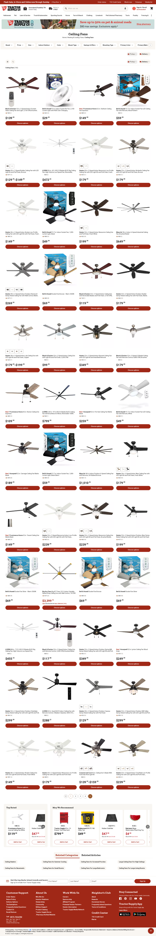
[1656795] (123, 469)
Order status (102, 2)
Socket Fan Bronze (90, 591)
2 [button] (75, 796)
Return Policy (11, 899)
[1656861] (90, 531)
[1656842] (127, 166)
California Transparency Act (55, 929)
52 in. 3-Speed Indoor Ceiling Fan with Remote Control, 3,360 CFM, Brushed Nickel (58, 650)
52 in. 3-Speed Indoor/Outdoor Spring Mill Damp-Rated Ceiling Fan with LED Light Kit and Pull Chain (96, 650)
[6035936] (90, 768)
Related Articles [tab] (91, 855)
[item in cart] (151, 8)
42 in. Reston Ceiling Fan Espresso (22, 412)
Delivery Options (12, 902)
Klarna (94, 919)
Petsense (138, 2)
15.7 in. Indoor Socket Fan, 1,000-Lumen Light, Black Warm (58, 474)
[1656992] (81, 707)
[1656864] (44, 531)
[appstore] (125, 914)
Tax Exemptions (11, 904)
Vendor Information (70, 907)
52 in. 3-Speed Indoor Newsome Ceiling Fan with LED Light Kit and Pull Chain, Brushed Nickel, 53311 (96, 536)
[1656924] (127, 768)
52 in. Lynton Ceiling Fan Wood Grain (132, 650)
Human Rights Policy (29, 931)
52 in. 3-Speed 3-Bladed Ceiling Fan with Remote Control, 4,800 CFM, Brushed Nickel (132, 356)
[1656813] (7, 166)
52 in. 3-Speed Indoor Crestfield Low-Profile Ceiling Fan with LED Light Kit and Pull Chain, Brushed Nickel (133, 773)
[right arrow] (150, 45)
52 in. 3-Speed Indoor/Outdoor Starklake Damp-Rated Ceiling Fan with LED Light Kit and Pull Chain (22, 712)
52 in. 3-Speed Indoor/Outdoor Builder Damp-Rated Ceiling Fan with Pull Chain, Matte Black (131, 294)
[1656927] (7, 351)
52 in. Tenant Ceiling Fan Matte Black (22, 536)
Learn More (123, 910)
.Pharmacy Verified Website (45, 915)
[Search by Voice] (125, 8)
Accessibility (79, 929)
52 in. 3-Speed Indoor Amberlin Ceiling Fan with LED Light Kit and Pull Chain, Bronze (132, 171)
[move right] (43, 827)
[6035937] (86, 768)
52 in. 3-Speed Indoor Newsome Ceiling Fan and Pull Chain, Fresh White (96, 233)
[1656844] (118, 166)
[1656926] (132, 768)
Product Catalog (42, 909)
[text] (89, 37)
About (94, 897)
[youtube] (135, 898)
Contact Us (10, 909)
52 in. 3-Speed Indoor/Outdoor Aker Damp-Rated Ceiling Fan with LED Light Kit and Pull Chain (133, 536)
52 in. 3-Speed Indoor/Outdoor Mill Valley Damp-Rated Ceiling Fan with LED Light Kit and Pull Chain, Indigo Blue (133, 712)
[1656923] (118, 768)
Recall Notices (11, 912)
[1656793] (118, 469)
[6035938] (81, 768)
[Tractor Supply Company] (11, 8)
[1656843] (123, 166)
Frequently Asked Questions (16, 907)
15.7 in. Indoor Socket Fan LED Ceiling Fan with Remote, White (133, 412)
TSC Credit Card (97, 917)
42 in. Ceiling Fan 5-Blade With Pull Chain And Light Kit (95, 773)
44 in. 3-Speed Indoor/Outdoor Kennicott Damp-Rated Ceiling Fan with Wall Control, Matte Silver (21, 294)
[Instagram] (130, 898)
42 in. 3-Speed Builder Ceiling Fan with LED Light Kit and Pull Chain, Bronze (22, 171)
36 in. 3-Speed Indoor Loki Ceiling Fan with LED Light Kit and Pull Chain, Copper (21, 356)
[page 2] (90, 796)
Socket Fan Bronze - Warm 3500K (58, 294)
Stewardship (40, 902)
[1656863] (49, 531)
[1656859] (81, 531)
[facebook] (120, 898)
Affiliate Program (69, 902)
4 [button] (85, 796)
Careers (65, 897)
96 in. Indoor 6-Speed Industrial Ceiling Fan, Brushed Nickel (132, 233)
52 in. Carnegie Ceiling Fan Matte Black (22, 474)
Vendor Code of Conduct (44, 931)
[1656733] (81, 166)
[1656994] (86, 707)
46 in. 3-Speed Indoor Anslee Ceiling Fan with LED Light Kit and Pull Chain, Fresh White (21, 773)
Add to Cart (18, 842)
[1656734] (86, 166)
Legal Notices (69, 929)
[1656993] (90, 707)
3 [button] (80, 796)
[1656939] (7, 290)
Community (40, 904)
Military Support (41, 907)
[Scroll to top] (151, 931)
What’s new (128, 2)
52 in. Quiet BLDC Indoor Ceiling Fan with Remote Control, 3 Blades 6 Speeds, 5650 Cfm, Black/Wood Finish (58, 712)
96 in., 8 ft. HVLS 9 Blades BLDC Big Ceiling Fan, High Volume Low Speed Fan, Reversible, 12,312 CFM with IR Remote (59, 171)
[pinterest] (125, 898)
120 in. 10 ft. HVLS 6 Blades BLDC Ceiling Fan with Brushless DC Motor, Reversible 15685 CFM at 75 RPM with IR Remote (58, 412)
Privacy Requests (78, 931)
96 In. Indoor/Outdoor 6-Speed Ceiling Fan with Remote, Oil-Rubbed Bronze (96, 474)
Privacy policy (9, 929)
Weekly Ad (148, 2)
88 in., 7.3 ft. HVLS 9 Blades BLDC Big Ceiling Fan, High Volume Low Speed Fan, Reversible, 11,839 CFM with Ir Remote (20, 650)
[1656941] (21, 290)
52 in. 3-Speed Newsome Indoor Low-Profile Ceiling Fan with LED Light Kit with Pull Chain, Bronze (59, 536)
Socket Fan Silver (126, 591)
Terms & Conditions (99, 907)
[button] (60, 2)
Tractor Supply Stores (43, 912)
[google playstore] (139, 914)
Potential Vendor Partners (72, 904)
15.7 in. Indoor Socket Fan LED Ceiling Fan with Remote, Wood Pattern (133, 109)
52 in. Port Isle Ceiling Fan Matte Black (95, 412)
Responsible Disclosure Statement (94, 929)
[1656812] (12, 166)
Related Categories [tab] (67, 855)
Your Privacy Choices (21, 929)
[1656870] (86, 228)
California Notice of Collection (62, 931)
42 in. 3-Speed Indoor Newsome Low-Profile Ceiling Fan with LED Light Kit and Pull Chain (59, 773)
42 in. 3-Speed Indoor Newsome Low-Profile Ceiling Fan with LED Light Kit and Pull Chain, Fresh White (96, 171)
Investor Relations (42, 899)
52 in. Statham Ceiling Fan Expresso (95, 109)
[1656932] (17, 351)
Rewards (95, 899)
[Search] (66, 8)
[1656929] (12, 351)
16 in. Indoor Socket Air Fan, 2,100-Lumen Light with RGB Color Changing (58, 109)
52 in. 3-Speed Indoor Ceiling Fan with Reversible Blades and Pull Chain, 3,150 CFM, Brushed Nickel (95, 294)
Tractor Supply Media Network (73, 909)
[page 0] (65, 796)
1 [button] (70, 796)
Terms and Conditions (39, 929)
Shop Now (55, 2)
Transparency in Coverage (13, 931)
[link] (64, 37)
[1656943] (17, 290)
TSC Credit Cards (115, 2)
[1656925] (123, 768)
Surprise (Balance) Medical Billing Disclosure (120, 929)
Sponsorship (67, 899)
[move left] (8, 827)
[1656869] (81, 228)
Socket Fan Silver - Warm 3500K (20, 591)
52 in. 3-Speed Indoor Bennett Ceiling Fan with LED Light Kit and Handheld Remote (95, 356)
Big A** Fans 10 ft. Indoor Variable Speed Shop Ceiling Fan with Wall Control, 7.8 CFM (58, 592)
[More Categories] (151, 15)
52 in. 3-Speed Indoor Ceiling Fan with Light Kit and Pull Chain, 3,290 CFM (58, 356)
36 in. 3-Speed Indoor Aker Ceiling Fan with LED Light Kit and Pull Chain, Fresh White (133, 474)
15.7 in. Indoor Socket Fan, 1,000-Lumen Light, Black (58, 233)
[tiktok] (140, 898)
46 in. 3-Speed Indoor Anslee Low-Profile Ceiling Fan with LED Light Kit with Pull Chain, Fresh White (22, 233)
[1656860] (86, 531)
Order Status (10, 897)
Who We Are (40, 897)
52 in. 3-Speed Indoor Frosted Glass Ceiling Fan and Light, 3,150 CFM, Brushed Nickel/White (21, 109)
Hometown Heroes (98, 902)
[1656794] (127, 469)
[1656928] (21, 351)
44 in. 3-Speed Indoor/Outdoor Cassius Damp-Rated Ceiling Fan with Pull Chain (94, 712)
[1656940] (12, 290)
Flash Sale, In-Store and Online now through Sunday (26, 2)
